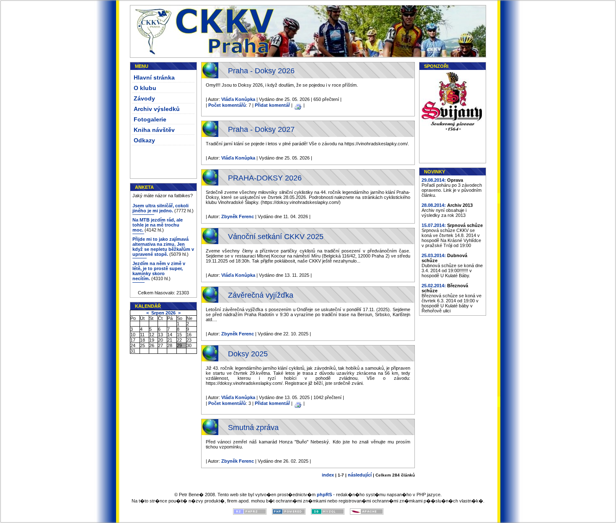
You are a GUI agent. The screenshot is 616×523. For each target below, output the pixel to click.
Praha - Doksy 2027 (261, 129)
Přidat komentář (272, 105)
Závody (144, 98)
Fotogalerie (150, 119)
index (328, 474)
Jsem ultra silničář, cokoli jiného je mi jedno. (160, 208)
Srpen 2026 (163, 312)
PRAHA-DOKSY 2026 (265, 178)
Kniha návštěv (154, 129)
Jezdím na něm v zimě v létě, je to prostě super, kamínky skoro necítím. (158, 271)
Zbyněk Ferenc (237, 216)
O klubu (145, 88)
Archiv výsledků (157, 109)
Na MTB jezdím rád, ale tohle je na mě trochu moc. (157, 224)
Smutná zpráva (253, 427)
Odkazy (144, 140)
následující (360, 474)
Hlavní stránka (154, 77)
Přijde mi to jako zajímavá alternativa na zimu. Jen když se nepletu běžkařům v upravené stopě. (163, 247)
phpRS (324, 494)
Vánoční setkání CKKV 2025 (276, 236)
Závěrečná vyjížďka (260, 295)
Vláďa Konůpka (238, 99)
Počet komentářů (227, 105)
